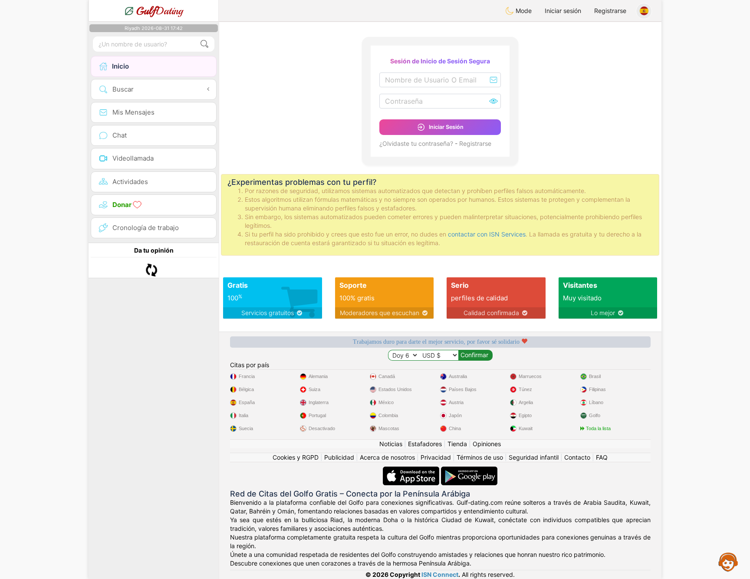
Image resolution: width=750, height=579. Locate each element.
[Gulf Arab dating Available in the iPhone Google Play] (469, 470)
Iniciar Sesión (446, 127)
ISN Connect (439, 574)
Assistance (728, 561)
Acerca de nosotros (387, 457)
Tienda (457, 443)
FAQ (602, 457)
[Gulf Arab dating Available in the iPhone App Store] (412, 470)
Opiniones (487, 443)
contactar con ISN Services (487, 234)
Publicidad (339, 457)
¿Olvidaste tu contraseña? (416, 143)
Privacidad (436, 457)
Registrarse (610, 10)
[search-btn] (204, 44)
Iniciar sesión (563, 10)
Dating (159, 10)
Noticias (390, 443)
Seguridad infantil (534, 457)
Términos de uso (480, 457)
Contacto (577, 457)
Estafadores (425, 443)
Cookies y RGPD (296, 457)
